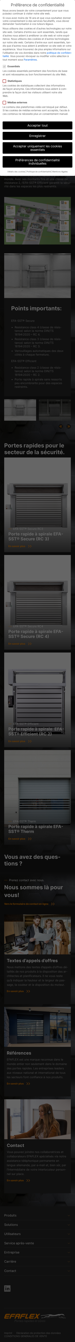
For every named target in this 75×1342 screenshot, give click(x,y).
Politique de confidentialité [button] (39, 172)
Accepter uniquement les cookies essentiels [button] (37, 148)
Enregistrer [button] (37, 136)
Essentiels (14, 66)
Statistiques (15, 80)
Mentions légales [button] (60, 172)
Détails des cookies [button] (16, 172)
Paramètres (30, 59)
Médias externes (17, 102)
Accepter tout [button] (37, 125)
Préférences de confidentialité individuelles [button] (37, 161)
